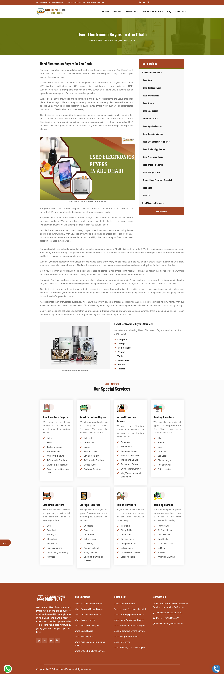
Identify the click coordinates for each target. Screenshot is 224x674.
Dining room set (91, 456)
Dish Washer (164, 534)
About (117, 11)
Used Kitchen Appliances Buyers (130, 625)
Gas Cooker (163, 539)
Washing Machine (166, 557)
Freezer (161, 552)
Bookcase (88, 530)
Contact (181, 11)
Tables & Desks (54, 447)
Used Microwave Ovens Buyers (129, 631)
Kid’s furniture (90, 451)
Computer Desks (129, 451)
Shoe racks (126, 446)
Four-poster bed (54, 548)
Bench (87, 447)
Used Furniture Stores (124, 603)
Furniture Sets (54, 451)
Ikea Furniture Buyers (55, 417)
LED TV (161, 548)
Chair (160, 438)
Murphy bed (52, 534)
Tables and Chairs (129, 460)
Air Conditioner (165, 530)
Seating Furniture (163, 417)
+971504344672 (74, 2)
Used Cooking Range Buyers (89, 609)
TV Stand (125, 526)
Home (105, 11)
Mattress (51, 557)
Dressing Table (128, 557)
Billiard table (127, 548)
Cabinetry (88, 543)
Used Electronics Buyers (87, 625)
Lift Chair (162, 451)
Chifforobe (89, 534)
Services (130, 11)
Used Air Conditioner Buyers (89, 603)
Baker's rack (90, 539)
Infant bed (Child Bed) (57, 552)
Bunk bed (51, 530)
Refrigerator (163, 526)
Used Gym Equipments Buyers (129, 614)
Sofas (49, 438)
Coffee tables (90, 465)
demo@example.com (95, 2)
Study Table (126, 530)
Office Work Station (130, 552)
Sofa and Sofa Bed (130, 455)
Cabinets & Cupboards (58, 465)
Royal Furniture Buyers (93, 417)
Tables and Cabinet (130, 464)
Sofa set (88, 438)
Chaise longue (164, 460)
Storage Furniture (90, 505)
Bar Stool (162, 456)
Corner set (89, 442)
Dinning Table (127, 539)
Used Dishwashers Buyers (88, 614)
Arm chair (125, 442)
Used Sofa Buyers (84, 636)
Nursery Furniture (55, 456)
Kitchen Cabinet (91, 548)
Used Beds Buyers (84, 631)
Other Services (151, 11)
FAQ (169, 11)
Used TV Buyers (122, 642)
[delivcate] (53, 11)
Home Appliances (163, 505)
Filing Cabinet (90, 552)
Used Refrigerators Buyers (127, 636)
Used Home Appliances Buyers (129, 620)
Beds (49, 442)
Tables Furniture (126, 505)
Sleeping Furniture (53, 505)
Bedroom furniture (92, 469)
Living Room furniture (131, 469)
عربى (5, 542)
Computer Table (128, 543)
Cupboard (88, 526)
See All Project (161, 211)
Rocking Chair (164, 465)
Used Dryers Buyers (85, 620)
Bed (49, 526)
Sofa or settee (164, 469)
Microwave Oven (166, 543)
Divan (160, 447)
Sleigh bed (52, 539)
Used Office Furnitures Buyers (90, 651)
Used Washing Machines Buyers (129, 647)
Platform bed (53, 543)
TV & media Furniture (57, 460)
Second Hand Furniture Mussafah (130, 609)
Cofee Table (126, 534)
